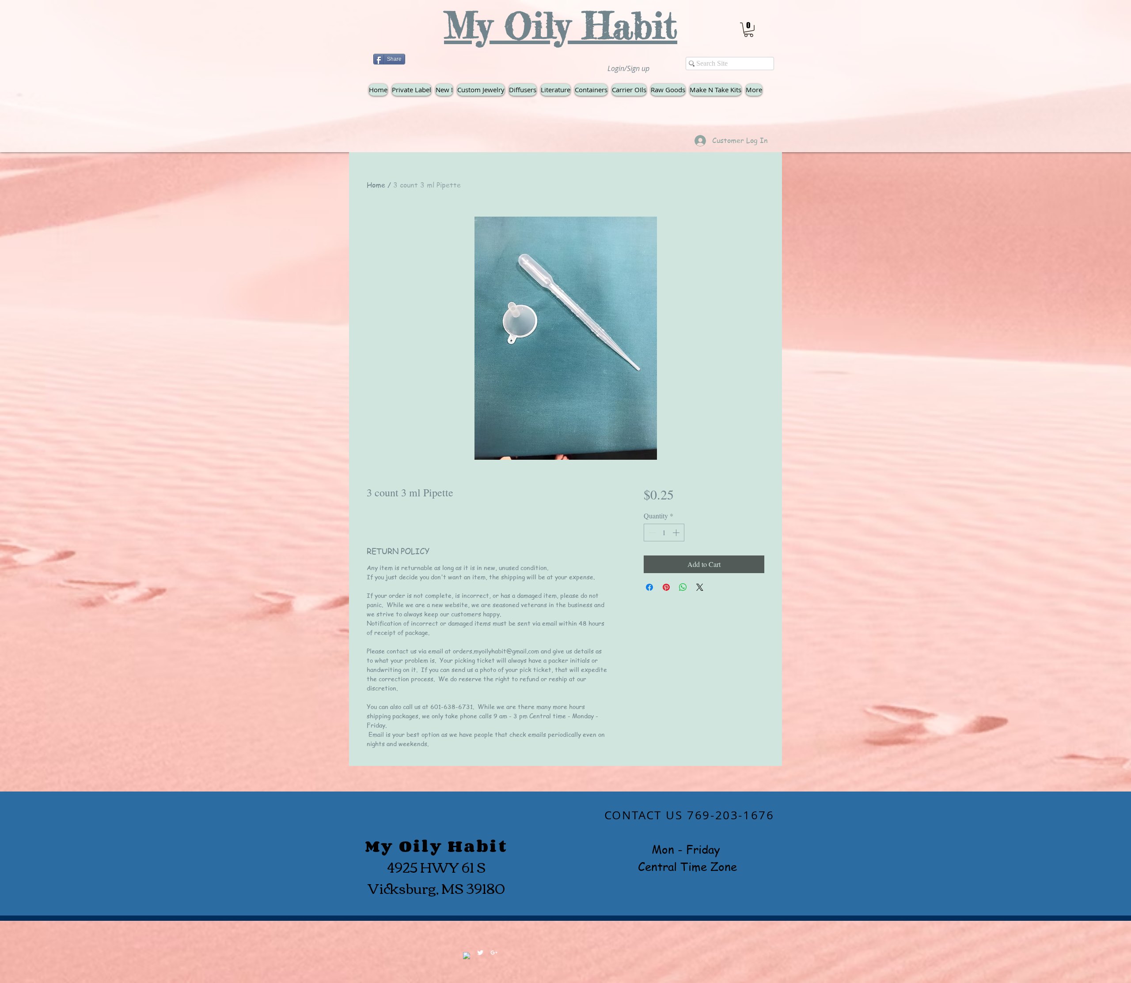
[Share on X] (700, 587)
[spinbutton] (664, 532)
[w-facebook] (466, 955)
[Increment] (677, 532)
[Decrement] (651, 532)
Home (376, 185)
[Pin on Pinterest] (666, 587)
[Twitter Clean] (480, 952)
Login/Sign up (628, 68)
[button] (748, 30)
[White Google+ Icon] (493, 952)
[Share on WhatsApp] (683, 587)
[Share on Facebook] (649, 587)
